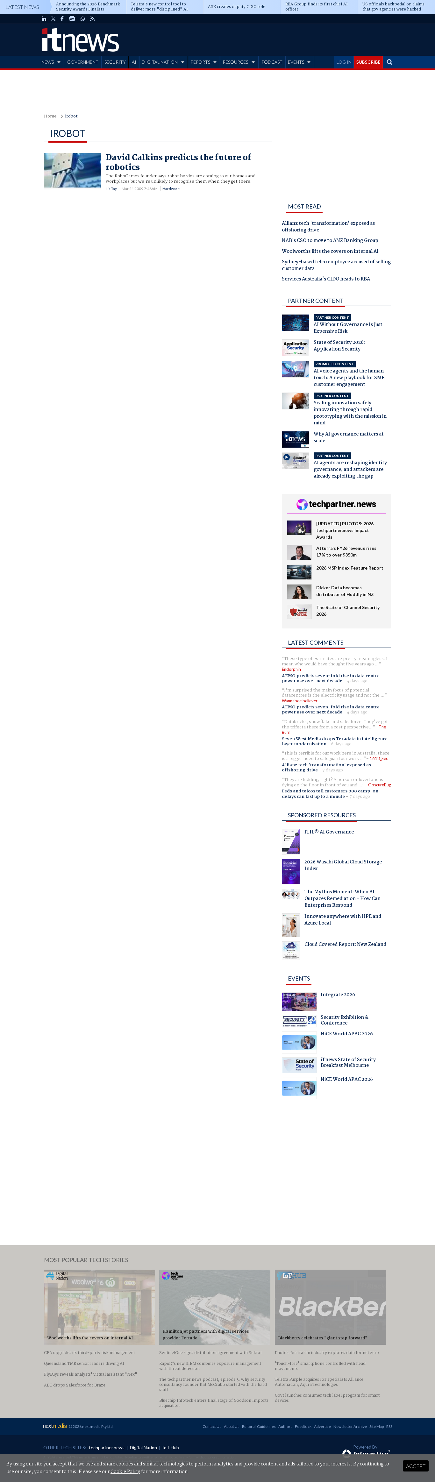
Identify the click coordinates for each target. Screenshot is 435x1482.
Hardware (171, 188)
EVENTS (296, 62)
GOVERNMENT (82, 62)
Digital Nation (143, 1447)
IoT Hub (170, 1447)
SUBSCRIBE (368, 62)
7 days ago (332, 770)
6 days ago (341, 744)
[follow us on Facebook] (62, 19)
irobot (71, 116)
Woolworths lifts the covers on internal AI (330, 251)
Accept (415, 1466)
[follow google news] (72, 19)
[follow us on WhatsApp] (83, 19)
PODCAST (271, 62)
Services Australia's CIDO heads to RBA (326, 279)
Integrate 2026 (338, 995)
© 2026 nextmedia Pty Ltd (91, 1426)
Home (50, 116)
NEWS (47, 62)
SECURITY (115, 62)
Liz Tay (111, 188)
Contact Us (212, 1426)
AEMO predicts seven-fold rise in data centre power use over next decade (331, 678)
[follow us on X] (53, 19)
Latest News (22, 7)
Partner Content (316, 300)
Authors (285, 1426)
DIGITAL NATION (160, 62)
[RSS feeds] (92, 19)
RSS (389, 1426)
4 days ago (357, 680)
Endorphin (291, 669)
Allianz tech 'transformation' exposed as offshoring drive (328, 227)
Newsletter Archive (350, 1426)
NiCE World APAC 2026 (347, 1035)
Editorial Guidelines (259, 1426)
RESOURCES (235, 62)
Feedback (303, 1426)
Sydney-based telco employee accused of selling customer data (336, 266)
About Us (231, 1426)
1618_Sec (379, 758)
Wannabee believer (299, 700)
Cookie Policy (125, 1472)
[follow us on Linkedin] (44, 19)
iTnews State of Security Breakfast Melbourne (348, 1063)
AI (134, 62)
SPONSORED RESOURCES (322, 815)
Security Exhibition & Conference (344, 1021)
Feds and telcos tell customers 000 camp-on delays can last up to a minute (330, 794)
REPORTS (200, 62)
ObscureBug (379, 784)
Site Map (376, 1426)
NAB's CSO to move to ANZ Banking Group (330, 241)
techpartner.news (107, 1447)
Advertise (322, 1426)
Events (299, 978)
